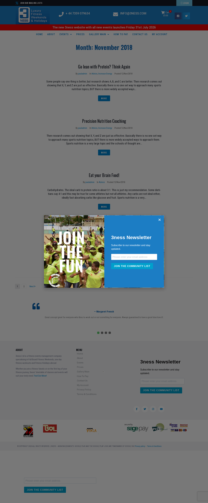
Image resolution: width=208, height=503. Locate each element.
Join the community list (132, 266)
